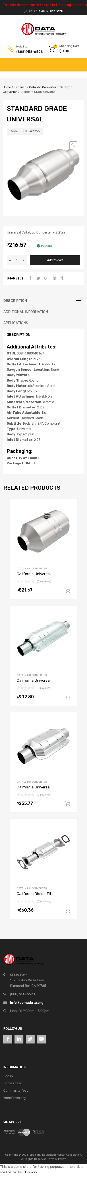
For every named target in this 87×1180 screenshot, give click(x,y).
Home (7, 87)
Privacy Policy (57, 1158)
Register (56, 11)
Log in (8, 1076)
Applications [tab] (15, 323)
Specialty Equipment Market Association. (55, 1154)
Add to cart (55, 260)
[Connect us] (7, 1039)
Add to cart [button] (67, 591)
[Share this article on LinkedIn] (54, 278)
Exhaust (20, 87)
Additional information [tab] (25, 312)
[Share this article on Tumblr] (62, 278)
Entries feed (12, 1083)
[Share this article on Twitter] (38, 278)
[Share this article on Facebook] (30, 278)
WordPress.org (14, 1098)
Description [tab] (15, 301)
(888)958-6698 (27, 52)
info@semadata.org (27, 1003)
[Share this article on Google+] (46, 278)
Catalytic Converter (42, 87)
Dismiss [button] (31, 1172)
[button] (73, 145)
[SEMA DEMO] (43, 34)
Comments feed (16, 1091)
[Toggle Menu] (81, 62)
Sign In (43, 11)
